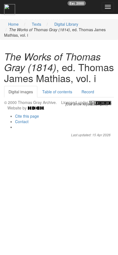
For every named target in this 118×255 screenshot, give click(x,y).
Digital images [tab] (21, 91)
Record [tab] (88, 91)
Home (13, 24)
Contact (22, 121)
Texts (36, 24)
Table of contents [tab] (57, 91)
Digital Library (66, 24)
